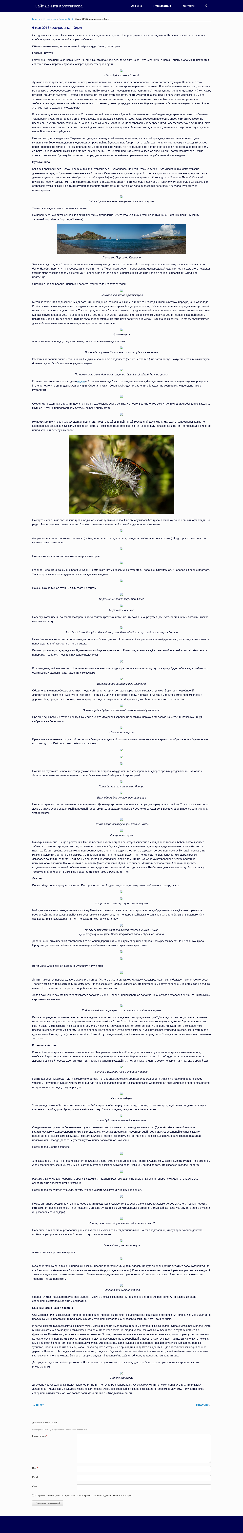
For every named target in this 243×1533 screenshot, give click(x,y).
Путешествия (162, 6)
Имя (35, 1468)
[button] (206, 6)
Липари (39, 1404)
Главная (36, 19)
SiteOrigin (125, 1526)
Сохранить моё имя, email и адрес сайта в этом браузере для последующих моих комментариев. (85, 1495)
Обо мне (136, 6)
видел (81, 381)
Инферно (202, 1404)
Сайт (34, 1486)
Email (35, 1477)
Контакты (188, 6)
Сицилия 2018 (66, 19)
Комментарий (39, 1436)
